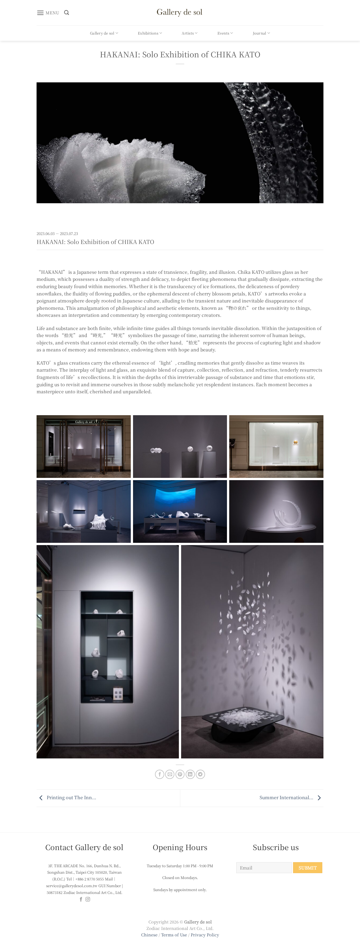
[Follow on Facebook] (81, 899)
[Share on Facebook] (159, 774)
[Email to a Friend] (169, 774)
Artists (188, 33)
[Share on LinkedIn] (190, 774)
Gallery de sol (102, 33)
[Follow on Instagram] (88, 899)
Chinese (149, 935)
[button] (48, 12)
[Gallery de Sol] (180, 12)
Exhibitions (148, 33)
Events (223, 33)
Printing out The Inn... (71, 797)
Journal (259, 33)
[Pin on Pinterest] (180, 774)
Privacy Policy (205, 935)
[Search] (66, 13)
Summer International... (287, 797)
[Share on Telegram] (200, 774)
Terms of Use (174, 935)
